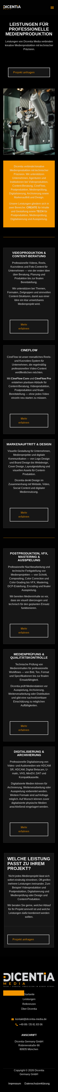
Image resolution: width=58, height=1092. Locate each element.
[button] (52, 7)
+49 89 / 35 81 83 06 (31, 1024)
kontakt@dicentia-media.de (31, 1019)
